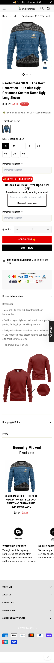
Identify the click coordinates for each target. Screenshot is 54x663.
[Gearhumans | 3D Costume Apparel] (27, 8)
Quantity (6, 229)
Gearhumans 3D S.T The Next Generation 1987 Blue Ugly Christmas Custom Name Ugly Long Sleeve (21, 501)
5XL (24, 154)
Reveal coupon (27, 203)
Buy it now (27, 247)
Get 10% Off (51, 331)
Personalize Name (12, 164)
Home (5, 16)
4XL (15, 154)
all (15, 16)
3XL (6, 154)
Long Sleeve (6, 129)
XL (30, 146)
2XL (39, 146)
